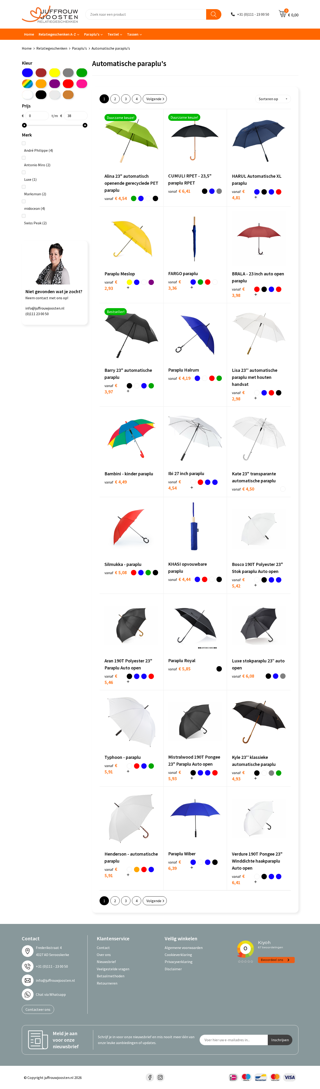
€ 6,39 (174, 865)
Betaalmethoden (110, 976)
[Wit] (27, 94)
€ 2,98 (238, 395)
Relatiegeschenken (51, 48)
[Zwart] (41, 94)
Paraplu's (91, 34)
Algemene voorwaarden (184, 947)
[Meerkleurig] (27, 83)
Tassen (132, 34)
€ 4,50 (243, 489)
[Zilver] (54, 94)
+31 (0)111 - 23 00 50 (253, 14)
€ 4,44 (179, 579)
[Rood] (68, 83)
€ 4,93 (238, 775)
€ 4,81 (238, 194)
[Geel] (54, 72)
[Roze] (81, 83)
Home (29, 34)
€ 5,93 (174, 775)
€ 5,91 (110, 768)
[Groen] (81, 72)
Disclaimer (173, 969)
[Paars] (54, 83)
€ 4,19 (179, 378)
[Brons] (68, 94)
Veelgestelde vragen (113, 969)
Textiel (113, 34)
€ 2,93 (110, 285)
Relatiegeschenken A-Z (57, 34)
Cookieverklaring (178, 954)
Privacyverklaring (179, 961)
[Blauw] (27, 72)
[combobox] (145, 14)
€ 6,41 (179, 191)
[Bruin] (41, 72)
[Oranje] (41, 83)
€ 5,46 (110, 679)
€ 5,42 (238, 582)
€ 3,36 (174, 285)
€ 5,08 (115, 572)
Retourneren (107, 983)
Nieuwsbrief (106, 961)
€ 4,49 (115, 482)
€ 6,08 (243, 676)
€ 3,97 (110, 388)
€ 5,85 (179, 669)
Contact (103, 947)
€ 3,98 (238, 292)
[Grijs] (68, 72)
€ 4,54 (115, 198)
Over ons (104, 954)
